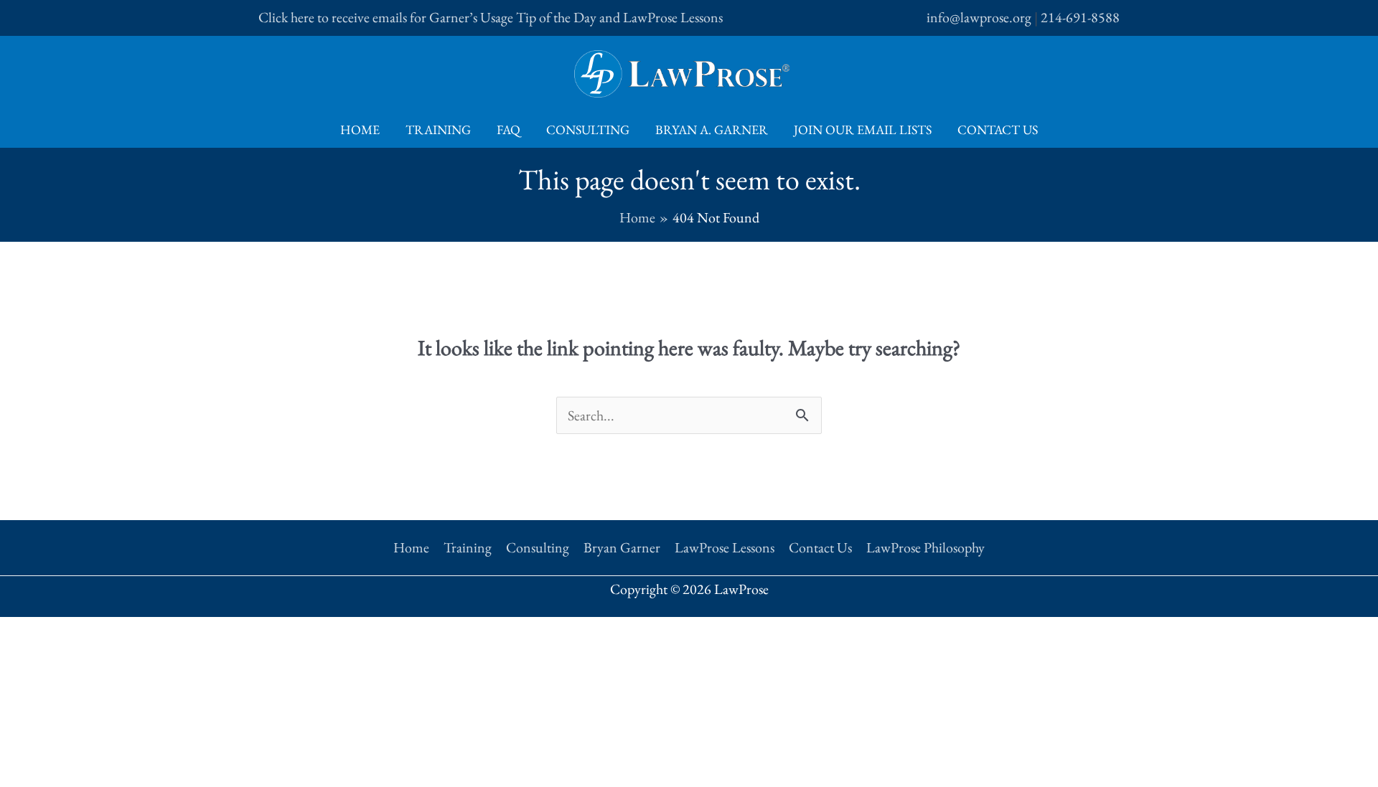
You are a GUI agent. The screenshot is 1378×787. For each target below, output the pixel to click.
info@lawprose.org (979, 17)
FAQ (508, 129)
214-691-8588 (1080, 17)
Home (360, 129)
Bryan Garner (621, 547)
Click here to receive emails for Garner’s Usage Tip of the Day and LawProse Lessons (490, 17)
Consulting (587, 129)
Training (438, 129)
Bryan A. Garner (711, 129)
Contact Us (997, 129)
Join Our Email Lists (863, 129)
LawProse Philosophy (925, 547)
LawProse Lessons (724, 547)
